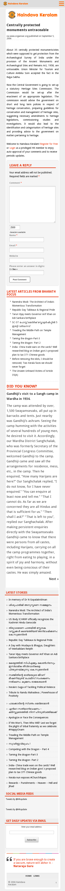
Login (12, 147)
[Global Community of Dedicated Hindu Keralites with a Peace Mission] (32, 18)
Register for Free (49, 143)
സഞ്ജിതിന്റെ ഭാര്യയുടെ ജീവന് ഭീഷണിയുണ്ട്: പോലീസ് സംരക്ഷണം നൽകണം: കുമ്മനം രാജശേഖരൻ (29, 678)
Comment (15, 183)
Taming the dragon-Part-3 (26, 338)
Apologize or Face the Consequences (28, 717)
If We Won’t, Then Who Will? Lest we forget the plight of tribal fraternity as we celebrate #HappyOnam (33, 726)
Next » (54, 579)
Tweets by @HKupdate (16, 799)
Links (36, 876)
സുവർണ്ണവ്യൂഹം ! (19, 743)
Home (28, 876)
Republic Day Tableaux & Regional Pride (33, 309)
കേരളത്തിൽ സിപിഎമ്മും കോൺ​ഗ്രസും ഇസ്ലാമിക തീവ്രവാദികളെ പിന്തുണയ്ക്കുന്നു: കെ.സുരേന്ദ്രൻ (32, 666)
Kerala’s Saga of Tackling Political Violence (32, 687)
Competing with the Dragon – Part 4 (29, 749)
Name (13, 235)
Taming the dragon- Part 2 (26, 342)
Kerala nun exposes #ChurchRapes (27, 777)
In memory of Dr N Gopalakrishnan (28, 599)
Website (13, 256)
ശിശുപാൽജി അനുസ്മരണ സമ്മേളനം (30, 605)
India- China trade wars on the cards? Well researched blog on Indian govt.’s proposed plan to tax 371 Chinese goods (35, 351)
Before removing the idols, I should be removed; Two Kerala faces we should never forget (32, 363)
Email (13, 245)
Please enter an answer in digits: (27, 266)
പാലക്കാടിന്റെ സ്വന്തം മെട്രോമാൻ (29, 703)
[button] (61, 3)
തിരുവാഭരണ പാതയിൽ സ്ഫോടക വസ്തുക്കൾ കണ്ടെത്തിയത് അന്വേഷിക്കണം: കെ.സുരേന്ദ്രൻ (33, 631)
